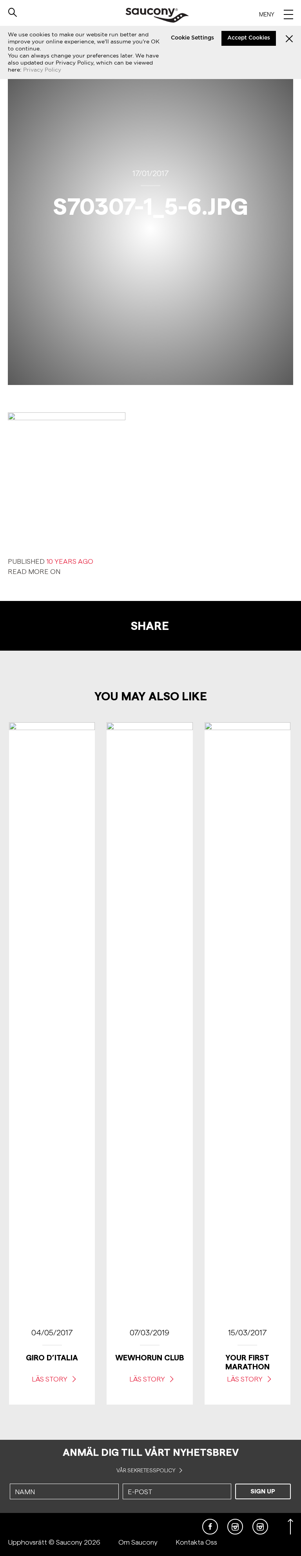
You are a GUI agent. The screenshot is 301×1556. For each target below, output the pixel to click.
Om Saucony (138, 1542)
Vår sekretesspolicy (146, 1470)
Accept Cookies (248, 38)
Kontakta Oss (196, 1542)
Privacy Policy (42, 70)
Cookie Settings (192, 38)
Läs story (50, 1379)
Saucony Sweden (157, 15)
